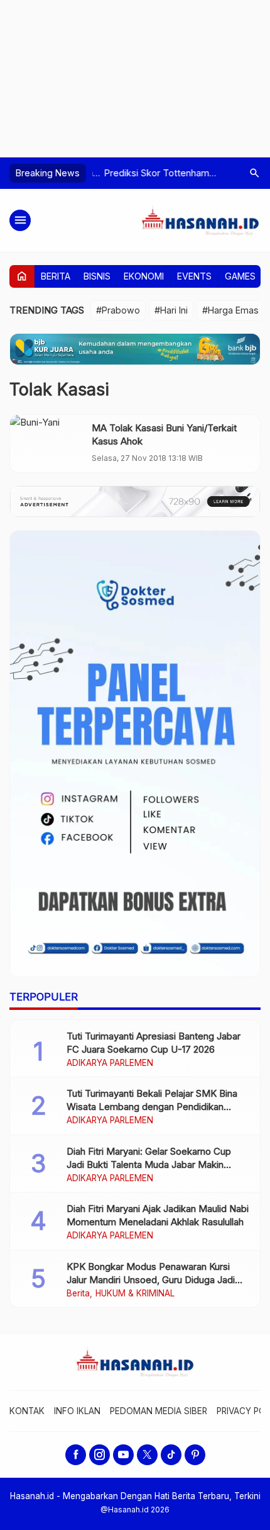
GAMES (240, 276)
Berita (78, 1293)
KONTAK (27, 1411)
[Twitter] (147, 1454)
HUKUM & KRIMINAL (135, 1293)
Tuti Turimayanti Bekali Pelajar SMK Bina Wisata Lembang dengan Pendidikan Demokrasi (152, 1106)
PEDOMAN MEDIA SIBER (158, 1411)
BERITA (55, 276)
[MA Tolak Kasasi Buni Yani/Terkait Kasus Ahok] (47, 443)
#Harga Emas (230, 310)
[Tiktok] (171, 1454)
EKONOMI (144, 276)
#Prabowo (118, 310)
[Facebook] (75, 1454)
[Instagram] (99, 1454)
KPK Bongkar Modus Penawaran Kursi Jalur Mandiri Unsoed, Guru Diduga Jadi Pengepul (151, 1280)
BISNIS (97, 276)
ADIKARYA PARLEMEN (110, 1063)
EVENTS (194, 276)
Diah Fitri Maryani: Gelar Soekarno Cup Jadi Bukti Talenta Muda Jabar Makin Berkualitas (149, 1164)
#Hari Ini (171, 310)
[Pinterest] (195, 1454)
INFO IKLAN (77, 1411)
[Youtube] (123, 1454)
